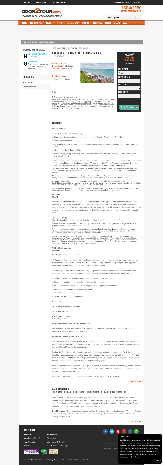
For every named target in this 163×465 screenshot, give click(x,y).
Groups (117, 22)
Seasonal (97, 22)
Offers (108, 22)
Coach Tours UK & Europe (57, 446)
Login (128, 2)
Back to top (136, 381)
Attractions (72, 22)
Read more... (57, 301)
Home (24, 22)
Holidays (49, 22)
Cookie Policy (66, 460)
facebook (105, 431)
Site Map (90, 460)
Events (60, 22)
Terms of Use (79, 460)
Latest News (26, 2)
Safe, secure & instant (36, 54)
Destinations (36, 22)
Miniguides (51, 438)
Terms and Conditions (112, 448)
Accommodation (29, 87)
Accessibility (52, 434)
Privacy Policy (52, 460)
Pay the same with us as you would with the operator (38, 66)
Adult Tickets (123, 84)
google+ (123, 431)
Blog (125, 22)
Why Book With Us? (32, 438)
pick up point (123, 69)
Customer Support (58, 2)
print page (74, 48)
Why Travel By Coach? (56, 442)
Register (136, 2)
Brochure (28, 446)
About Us (28, 434)
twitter (111, 431)
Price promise (33, 61)
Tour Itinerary (28, 82)
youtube (117, 431)
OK (157, 460)
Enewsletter (41, 2)
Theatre (85, 22)
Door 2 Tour (41, 11)
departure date (124, 77)
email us (85, 48)
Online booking (34, 56)
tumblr (130, 431)
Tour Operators (30, 442)
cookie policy (155, 446)
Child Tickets (123, 92)
